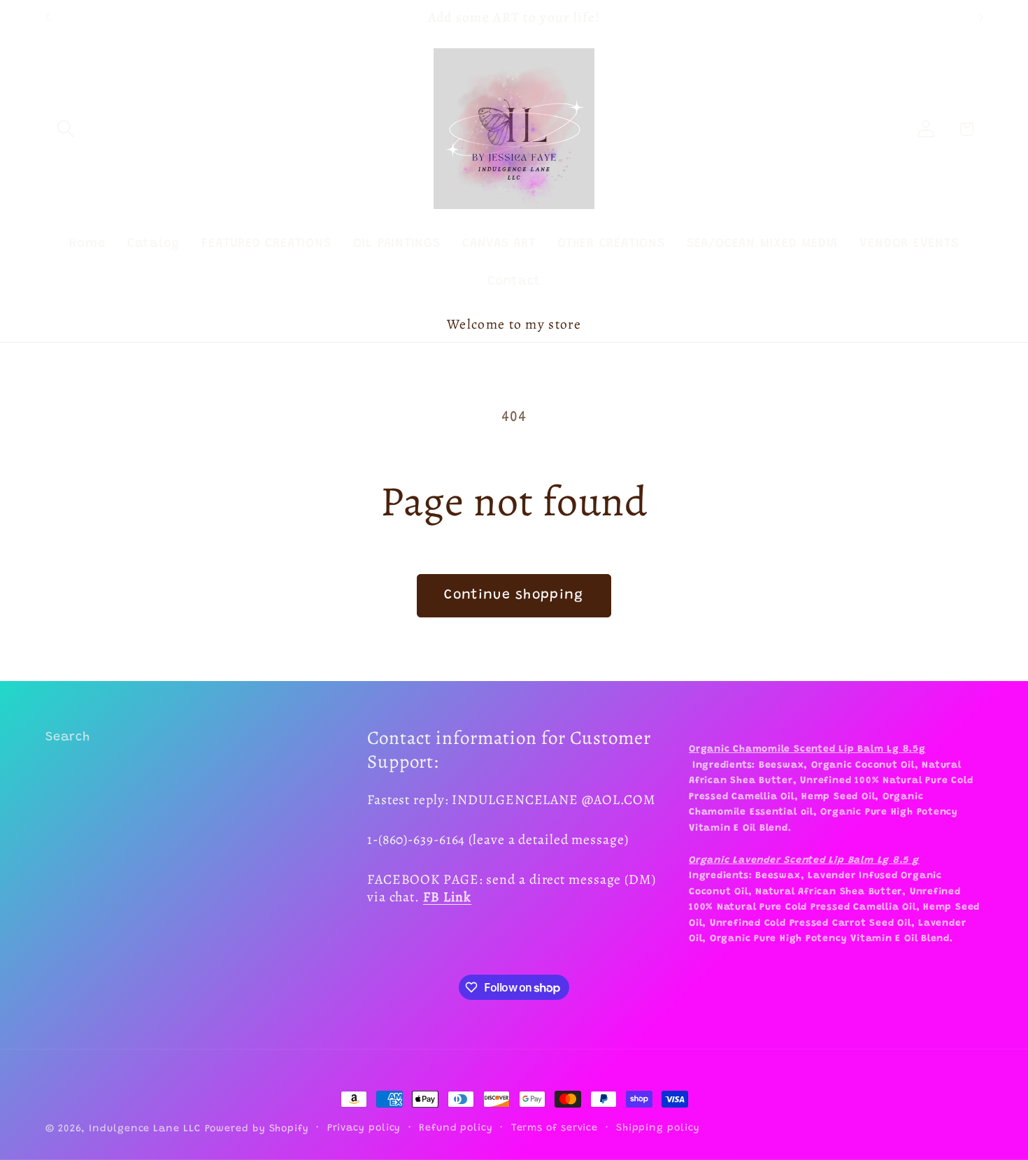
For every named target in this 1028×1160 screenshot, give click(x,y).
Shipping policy (658, 1128)
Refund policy (456, 1128)
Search (67, 737)
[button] (65, 129)
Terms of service (555, 1128)
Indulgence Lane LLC (144, 1129)
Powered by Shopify (257, 1129)
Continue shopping (513, 595)
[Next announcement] (981, 18)
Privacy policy (364, 1128)
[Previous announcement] (47, 18)
